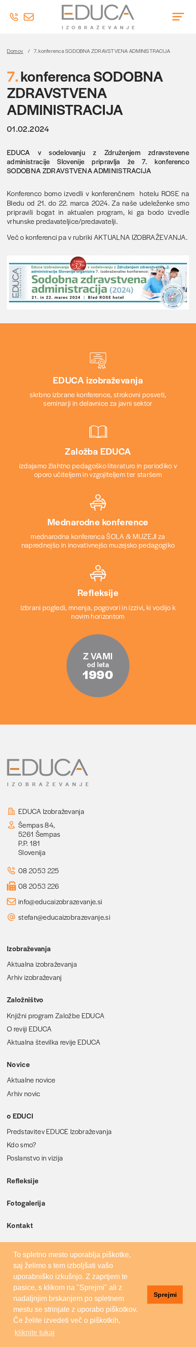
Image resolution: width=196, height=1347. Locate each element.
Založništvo (25, 999)
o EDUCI (20, 1115)
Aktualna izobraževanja (42, 963)
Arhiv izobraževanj (34, 977)
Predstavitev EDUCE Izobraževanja (59, 1131)
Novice (18, 1064)
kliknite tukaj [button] (35, 1333)
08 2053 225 (38, 870)
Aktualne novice (31, 1079)
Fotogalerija (26, 1202)
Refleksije (22, 1180)
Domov (15, 50)
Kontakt (20, 1225)
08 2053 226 (38, 886)
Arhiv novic (24, 1093)
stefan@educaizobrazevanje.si (64, 917)
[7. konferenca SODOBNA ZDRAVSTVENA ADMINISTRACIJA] (98, 282)
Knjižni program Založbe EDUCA (55, 1015)
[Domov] (98, 17)
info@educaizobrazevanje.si (60, 901)
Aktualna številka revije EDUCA (54, 1041)
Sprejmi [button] (165, 1294)
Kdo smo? (21, 1144)
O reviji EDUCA (29, 1028)
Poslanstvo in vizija (35, 1157)
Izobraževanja (29, 948)
